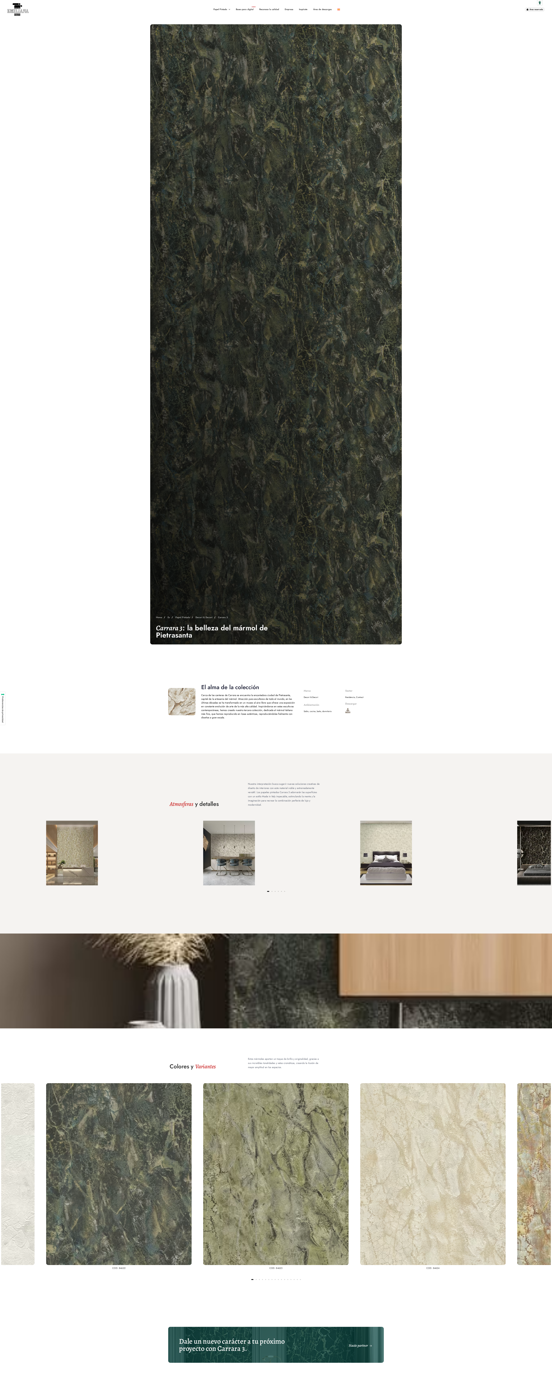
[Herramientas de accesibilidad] (540, 2)
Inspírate (303, 9)
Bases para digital (245, 9)
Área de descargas (322, 9)
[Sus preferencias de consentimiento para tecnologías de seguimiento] (2, 708)
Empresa (289, 9)
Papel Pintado (220, 9)
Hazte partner (358, 1345)
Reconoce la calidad (269, 9)
